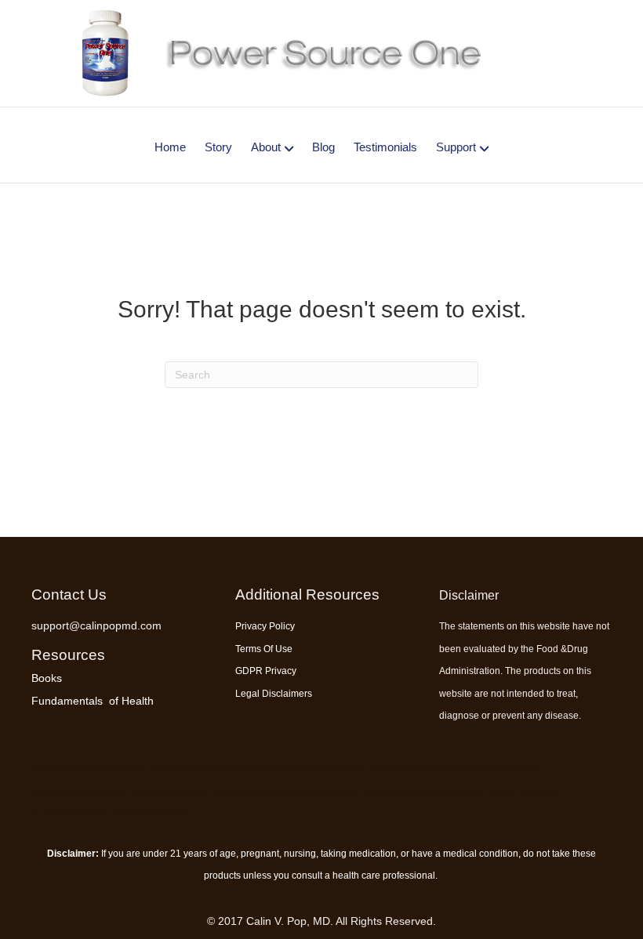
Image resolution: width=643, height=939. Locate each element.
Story (218, 147)
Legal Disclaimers (273, 693)
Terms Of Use (263, 649)
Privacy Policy (265, 626)
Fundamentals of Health (92, 700)
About (266, 147)
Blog (323, 147)
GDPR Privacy (265, 670)
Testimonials (385, 147)
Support (456, 147)
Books (46, 678)
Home (170, 147)
